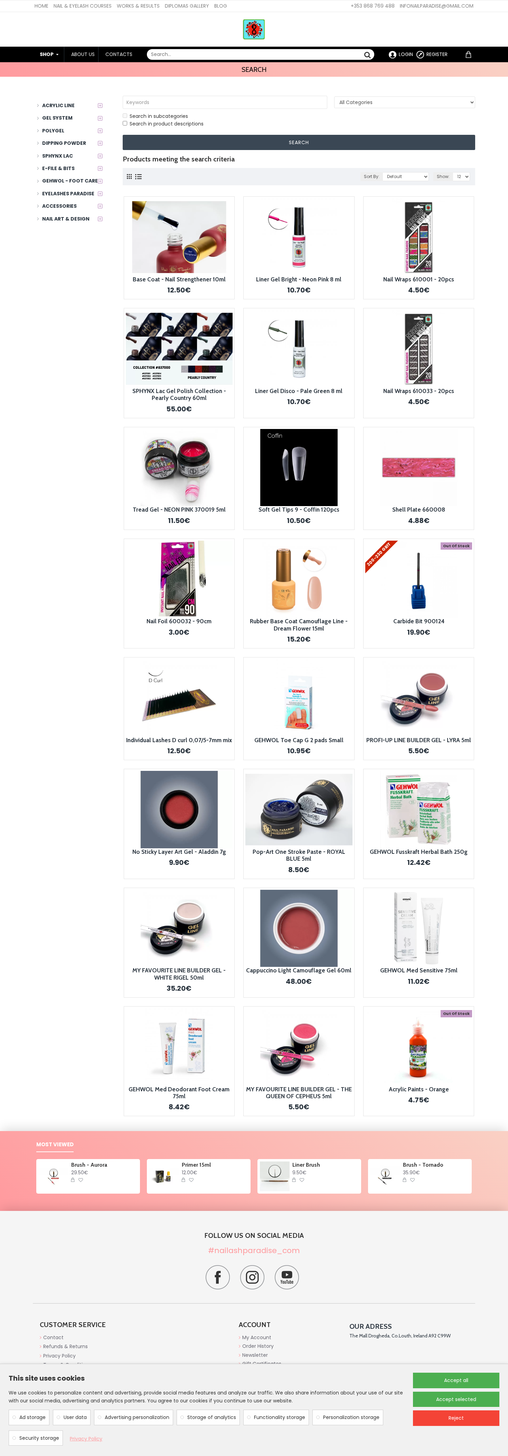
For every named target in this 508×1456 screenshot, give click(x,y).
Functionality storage (279, 1417)
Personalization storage (351, 1417)
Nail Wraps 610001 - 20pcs (418, 279)
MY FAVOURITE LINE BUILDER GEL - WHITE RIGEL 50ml (179, 974)
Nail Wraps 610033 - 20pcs (418, 391)
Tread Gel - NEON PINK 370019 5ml (179, 509)
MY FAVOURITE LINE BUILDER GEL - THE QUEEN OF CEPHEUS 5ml (299, 1093)
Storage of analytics (211, 1417)
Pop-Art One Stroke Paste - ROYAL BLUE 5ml (299, 855)
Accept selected (456, 1399)
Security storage (39, 1438)
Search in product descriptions (167, 123)
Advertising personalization (137, 1417)
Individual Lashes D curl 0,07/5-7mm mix (179, 740)
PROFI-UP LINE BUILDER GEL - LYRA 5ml (418, 740)
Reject (456, 1418)
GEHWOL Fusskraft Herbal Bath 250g (419, 851)
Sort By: (371, 176)
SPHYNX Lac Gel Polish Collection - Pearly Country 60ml (179, 394)
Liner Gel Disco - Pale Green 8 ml (298, 391)
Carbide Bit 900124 (418, 621)
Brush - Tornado (423, 1164)
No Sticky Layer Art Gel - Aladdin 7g (179, 851)
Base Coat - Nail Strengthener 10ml (179, 279)
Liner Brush (306, 1164)
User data (75, 1417)
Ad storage (32, 1417)
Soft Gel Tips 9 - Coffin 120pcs (298, 509)
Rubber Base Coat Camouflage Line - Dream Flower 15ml (299, 625)
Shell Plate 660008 (418, 509)
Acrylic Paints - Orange (419, 1089)
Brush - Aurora (89, 1164)
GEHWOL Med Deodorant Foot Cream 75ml (179, 1093)
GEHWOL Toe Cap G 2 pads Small (299, 740)
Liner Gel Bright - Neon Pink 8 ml (298, 279)
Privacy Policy (86, 1438)
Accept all (456, 1380)
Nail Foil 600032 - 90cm (179, 621)
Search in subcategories (159, 116)
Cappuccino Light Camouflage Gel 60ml (298, 970)
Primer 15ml (196, 1164)
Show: (443, 176)
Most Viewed (55, 1144)
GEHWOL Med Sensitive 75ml (419, 970)
